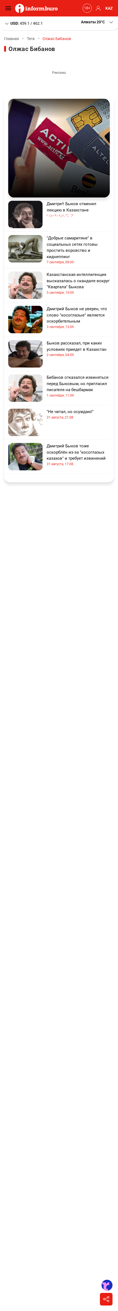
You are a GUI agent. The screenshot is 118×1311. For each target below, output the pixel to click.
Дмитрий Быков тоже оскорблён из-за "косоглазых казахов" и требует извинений (76, 454)
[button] (97, 22)
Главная (11, 38)
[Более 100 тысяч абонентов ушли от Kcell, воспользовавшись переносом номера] (59, 148)
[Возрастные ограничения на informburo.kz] (86, 8)
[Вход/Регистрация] (97, 8)
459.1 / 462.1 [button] (26, 23)
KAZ (109, 8)
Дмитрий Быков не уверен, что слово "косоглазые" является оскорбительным (77, 317)
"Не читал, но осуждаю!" (70, 414)
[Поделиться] (106, 1299)
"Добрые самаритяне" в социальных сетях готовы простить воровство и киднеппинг (72, 250)
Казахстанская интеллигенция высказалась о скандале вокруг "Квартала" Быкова (78, 283)
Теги (31, 38)
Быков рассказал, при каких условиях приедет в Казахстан (76, 349)
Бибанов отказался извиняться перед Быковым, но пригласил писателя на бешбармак (77, 386)
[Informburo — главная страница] (37, 8)
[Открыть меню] (9, 8)
